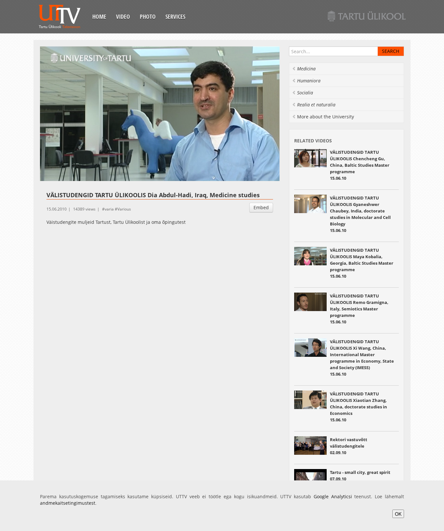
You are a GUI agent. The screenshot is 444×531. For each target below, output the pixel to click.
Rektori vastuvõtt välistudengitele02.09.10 (348, 446)
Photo (148, 16)
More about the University (325, 117)
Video (123, 16)
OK (398, 514)
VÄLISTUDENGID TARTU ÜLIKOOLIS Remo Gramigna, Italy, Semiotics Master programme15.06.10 (359, 309)
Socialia (305, 93)
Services (175, 16)
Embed (261, 207)
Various (124, 209)
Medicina (306, 69)
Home (99, 16)
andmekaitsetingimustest (67, 503)
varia (109, 209)
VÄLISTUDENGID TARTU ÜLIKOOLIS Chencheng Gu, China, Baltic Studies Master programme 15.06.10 (359, 165)
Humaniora (308, 81)
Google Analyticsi (333, 496)
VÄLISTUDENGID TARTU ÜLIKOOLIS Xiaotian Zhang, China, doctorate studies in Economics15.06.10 (358, 407)
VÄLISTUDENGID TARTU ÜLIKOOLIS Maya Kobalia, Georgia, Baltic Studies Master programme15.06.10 (361, 263)
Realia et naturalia (316, 105)
